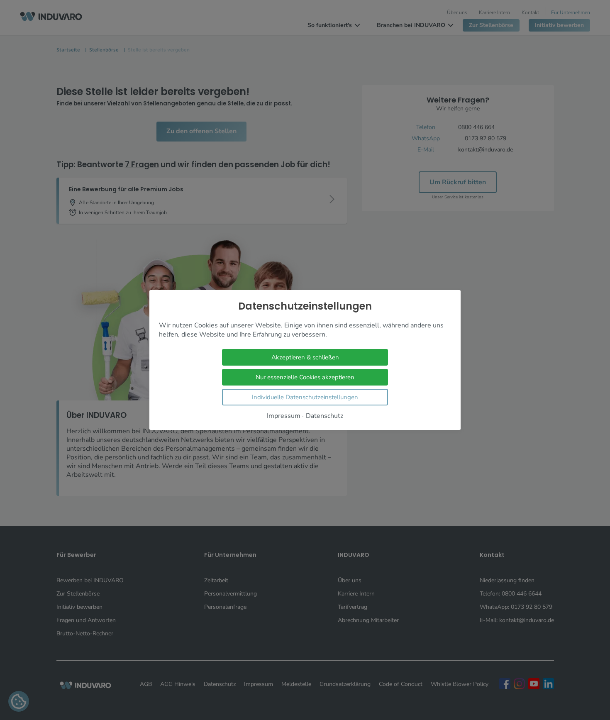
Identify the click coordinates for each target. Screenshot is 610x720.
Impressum (283, 416)
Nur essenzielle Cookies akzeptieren (305, 377)
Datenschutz (324, 416)
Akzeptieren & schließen (305, 357)
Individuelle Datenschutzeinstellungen (305, 397)
